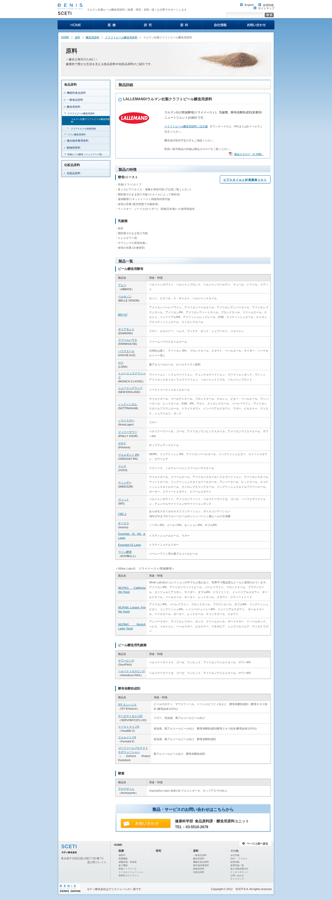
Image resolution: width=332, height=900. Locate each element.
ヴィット (123, 499)
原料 (77, 37)
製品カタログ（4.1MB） (249, 154)
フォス (122, 466)
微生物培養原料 (201, 865)
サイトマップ (266, 8)
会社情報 (234, 855)
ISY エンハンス (127, 704)
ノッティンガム (127, 404)
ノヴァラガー (126, 420)
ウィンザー (125, 482)
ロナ (121, 362)
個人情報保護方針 (239, 868)
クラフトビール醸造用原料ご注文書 (186, 126)
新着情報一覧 (237, 865)
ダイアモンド (126, 329)
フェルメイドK (127, 737)
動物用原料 (73, 147)
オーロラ (123, 523)
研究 (158, 850)
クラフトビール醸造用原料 (121, 37)
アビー (122, 285)
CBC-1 (122, 514)
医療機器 (123, 858)
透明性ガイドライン (129, 875)
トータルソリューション (131, 872)
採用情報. (268, 5)
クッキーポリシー (239, 872)
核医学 (122, 855)
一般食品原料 (75, 99)
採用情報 (234, 862)
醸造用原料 (92, 37)
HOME (65, 37)
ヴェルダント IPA (128, 454)
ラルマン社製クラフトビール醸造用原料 (90, 120)
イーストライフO (128, 726)
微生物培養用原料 (78, 140)
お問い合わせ (237, 875)
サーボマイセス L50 (130, 716)
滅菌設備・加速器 (128, 862)
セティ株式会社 (96, 889)
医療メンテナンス (128, 868)
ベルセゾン (125, 296)
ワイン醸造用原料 (77, 134)
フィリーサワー (127, 432)
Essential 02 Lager (129, 545)
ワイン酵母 (125, 552)
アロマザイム (126, 788)
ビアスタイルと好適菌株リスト (245, 179)
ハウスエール (126, 351)
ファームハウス (127, 339)
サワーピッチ (126, 660)
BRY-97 (123, 314)
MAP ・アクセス (238, 858)
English (249, 5)
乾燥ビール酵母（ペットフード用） (86, 154)
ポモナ (122, 443)
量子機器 (123, 865)
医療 (121, 850)
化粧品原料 (73, 173)
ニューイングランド (130, 388)
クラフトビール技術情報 (83, 128)
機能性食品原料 (76, 92)
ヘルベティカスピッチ (131, 671)
